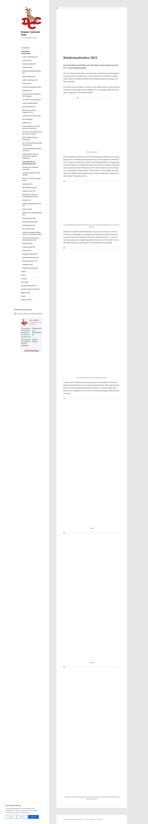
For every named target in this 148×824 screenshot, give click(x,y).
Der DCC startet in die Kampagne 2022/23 (31, 179)
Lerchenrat (24, 278)
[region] (22, 812)
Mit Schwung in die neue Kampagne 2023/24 (29, 111)
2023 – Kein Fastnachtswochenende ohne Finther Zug (32, 144)
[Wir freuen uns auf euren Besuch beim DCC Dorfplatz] (26, 343)
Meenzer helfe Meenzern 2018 (30, 257)
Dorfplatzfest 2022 (27, 184)
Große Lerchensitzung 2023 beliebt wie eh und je (31, 149)
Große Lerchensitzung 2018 (30, 268)
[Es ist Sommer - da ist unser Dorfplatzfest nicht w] (26, 332)
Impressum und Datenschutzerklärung (73, 819)
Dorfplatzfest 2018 (27, 264)
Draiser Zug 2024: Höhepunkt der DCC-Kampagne (31, 95)
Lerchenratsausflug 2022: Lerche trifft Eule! (31, 174)
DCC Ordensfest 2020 (28, 229)
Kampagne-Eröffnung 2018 (29, 254)
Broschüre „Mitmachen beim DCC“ (30, 289)
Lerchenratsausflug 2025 (29, 64)
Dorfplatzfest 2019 (27, 243)
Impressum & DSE (26, 299)
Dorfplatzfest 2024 (27, 90)
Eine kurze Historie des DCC (29, 285)
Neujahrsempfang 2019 (28, 247)
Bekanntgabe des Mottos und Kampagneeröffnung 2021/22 (30, 195)
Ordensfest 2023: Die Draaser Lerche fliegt (30, 168)
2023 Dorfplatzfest (27, 119)
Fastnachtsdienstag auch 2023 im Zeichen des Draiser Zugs (31, 127)
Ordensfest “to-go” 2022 (29, 191)
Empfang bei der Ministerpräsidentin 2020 (32, 213)
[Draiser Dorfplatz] (37, 343)
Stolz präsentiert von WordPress (94, 819)
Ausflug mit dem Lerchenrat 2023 (31, 115)
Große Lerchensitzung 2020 (30, 222)
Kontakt (23, 296)
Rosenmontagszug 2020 (28, 218)
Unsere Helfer (25, 282)
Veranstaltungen (25, 47)
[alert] (31, 314)
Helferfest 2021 (26, 200)
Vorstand (23, 271)
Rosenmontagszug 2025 (28, 76)
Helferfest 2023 (26, 122)
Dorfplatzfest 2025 (27, 67)
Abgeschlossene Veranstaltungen (26, 52)
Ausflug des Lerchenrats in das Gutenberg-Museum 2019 (30, 239)
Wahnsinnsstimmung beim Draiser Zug (31, 72)
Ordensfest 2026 (26, 60)
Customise (11, 816)
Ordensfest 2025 (26, 83)
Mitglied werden (25, 292)
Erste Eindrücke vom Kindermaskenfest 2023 (29, 163)
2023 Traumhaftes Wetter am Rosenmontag (30, 138)
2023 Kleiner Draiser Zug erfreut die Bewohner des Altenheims (32, 133)
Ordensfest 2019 (26, 250)
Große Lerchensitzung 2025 (30, 80)
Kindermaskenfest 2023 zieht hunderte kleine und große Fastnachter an (30, 156)
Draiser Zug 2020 (27, 209)
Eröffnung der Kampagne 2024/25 (31, 87)
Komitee (23, 275)
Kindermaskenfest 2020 (28, 225)
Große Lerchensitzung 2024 (30, 103)
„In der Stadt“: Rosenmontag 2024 (31, 99)
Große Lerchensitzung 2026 (30, 57)
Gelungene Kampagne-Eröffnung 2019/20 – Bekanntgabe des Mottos (32, 233)
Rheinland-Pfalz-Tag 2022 (29, 187)
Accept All (33, 816)
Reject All (22, 816)
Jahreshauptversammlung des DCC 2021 (31, 204)
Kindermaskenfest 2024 (28, 106)
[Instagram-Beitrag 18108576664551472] (37, 332)
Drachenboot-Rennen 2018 (29, 261)
